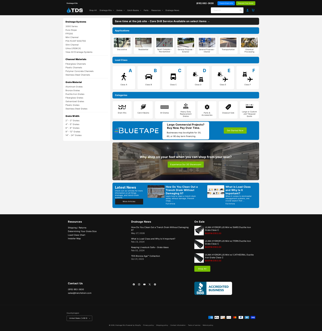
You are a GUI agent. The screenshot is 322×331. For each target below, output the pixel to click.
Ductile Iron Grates (75, 94)
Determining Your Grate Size (82, 231)
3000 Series (72, 26)
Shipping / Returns (77, 227)
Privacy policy (148, 325)
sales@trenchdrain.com (80, 293)
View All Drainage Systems (79, 52)
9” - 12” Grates (73, 131)
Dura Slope (71, 30)
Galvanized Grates (75, 101)
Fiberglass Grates (74, 97)
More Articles (129, 201)
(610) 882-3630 (76, 289)
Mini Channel (72, 37)
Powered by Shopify (133, 325)
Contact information (178, 325)
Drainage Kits (120, 325)
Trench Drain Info (226, 3)
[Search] (240, 10)
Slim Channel (72, 44)
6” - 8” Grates (72, 128)
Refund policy (208, 325)
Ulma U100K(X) (73, 48)
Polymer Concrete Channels (80, 71)
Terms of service (194, 325)
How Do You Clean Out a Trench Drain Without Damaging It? (182, 190)
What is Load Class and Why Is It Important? (238, 190)
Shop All (202, 269)
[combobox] (227, 10)
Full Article (170, 204)
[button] (106, 10)
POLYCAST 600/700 (76, 41)
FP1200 (69, 33)
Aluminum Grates (74, 86)
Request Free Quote (245, 3)
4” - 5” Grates (72, 124)
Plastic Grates (72, 105)
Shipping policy (162, 325)
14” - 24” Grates (74, 135)
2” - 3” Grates (72, 120)
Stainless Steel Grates (76, 108)
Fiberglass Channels (76, 64)
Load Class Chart (76, 235)
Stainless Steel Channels (78, 75)
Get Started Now (235, 130)
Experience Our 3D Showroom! (185, 164)
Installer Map (74, 238)
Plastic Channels (74, 67)
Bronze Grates (73, 90)
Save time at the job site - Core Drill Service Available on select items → (162, 21)
